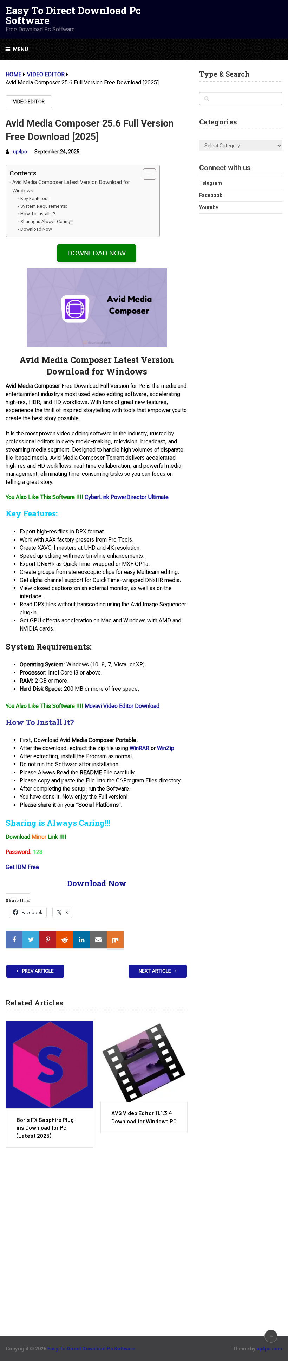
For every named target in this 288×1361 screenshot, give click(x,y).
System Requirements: (43, 206)
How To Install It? (37, 213)
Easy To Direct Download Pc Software (73, 15)
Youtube (208, 207)
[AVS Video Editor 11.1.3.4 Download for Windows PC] (144, 1061)
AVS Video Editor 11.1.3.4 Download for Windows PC (144, 1117)
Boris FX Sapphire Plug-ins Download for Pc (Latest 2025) (46, 1127)
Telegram (210, 183)
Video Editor (29, 101)
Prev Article (37, 971)
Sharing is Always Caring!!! (46, 221)
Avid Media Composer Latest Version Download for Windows (71, 186)
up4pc (20, 151)
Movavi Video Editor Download (122, 706)
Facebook (210, 195)
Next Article (155, 971)
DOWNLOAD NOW (96, 253)
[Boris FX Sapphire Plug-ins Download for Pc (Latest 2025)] (49, 1064)
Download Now (36, 229)
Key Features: (34, 198)
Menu (20, 49)
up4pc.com (269, 1349)
